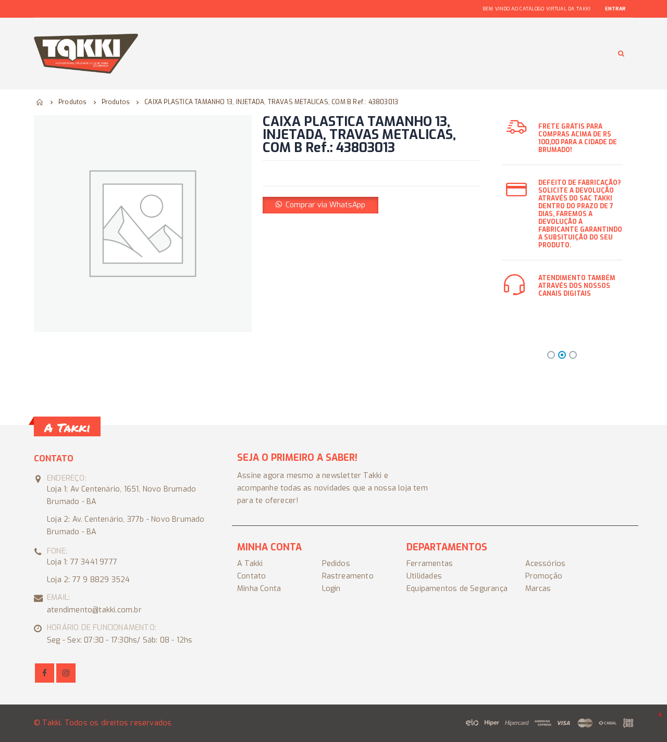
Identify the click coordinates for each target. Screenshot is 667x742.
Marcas (538, 589)
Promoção (544, 576)
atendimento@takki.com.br (94, 610)
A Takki (250, 564)
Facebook (44, 673)
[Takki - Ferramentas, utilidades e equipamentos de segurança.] (86, 53)
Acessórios (545, 564)
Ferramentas (429, 564)
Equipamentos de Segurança (457, 589)
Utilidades (424, 576)
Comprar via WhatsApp (325, 205)
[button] (320, 204)
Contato (251, 576)
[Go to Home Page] (40, 102)
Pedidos (336, 564)
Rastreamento (348, 576)
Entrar (615, 9)
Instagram (66, 673)
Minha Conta (259, 589)
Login (331, 589)
